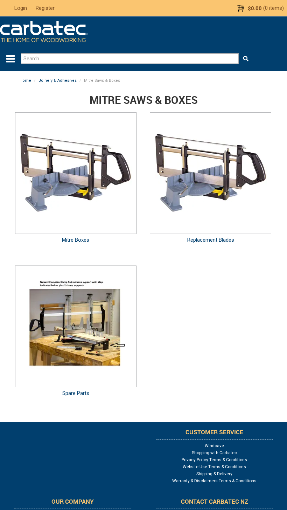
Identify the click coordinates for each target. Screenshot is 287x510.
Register (45, 8)
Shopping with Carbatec (214, 452)
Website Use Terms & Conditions (214, 466)
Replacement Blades (210, 240)
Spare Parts (75, 393)
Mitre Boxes (75, 240)
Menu (10, 59)
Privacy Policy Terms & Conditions (214, 459)
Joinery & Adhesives (57, 80)
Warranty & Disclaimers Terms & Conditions (214, 480)
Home (25, 80)
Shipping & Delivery (214, 473)
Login (20, 8)
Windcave (214, 445)
